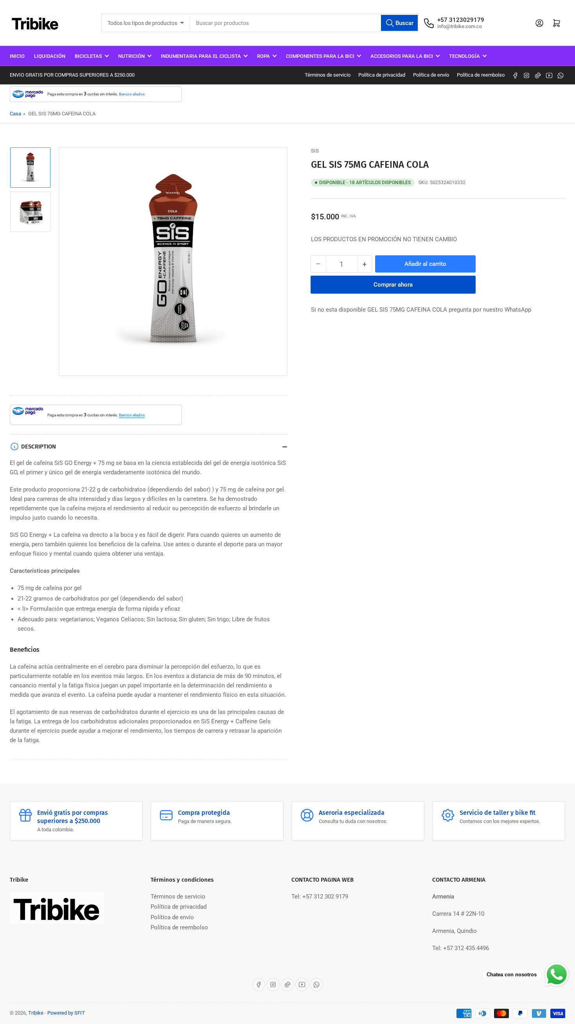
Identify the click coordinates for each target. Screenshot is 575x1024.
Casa (15, 114)
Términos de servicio (327, 75)
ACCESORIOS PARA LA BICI (401, 56)
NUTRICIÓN (131, 56)
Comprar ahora (393, 284)
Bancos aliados (132, 94)
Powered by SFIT (66, 1013)
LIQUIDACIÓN (49, 56)
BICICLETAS (88, 56)
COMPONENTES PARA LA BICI (320, 56)
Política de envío (431, 75)
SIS (315, 151)
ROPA (263, 56)
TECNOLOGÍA (464, 56)
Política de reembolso (481, 75)
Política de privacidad (381, 75)
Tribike (35, 1013)
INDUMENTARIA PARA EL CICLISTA (201, 56)
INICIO (17, 56)
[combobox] (304, 23)
